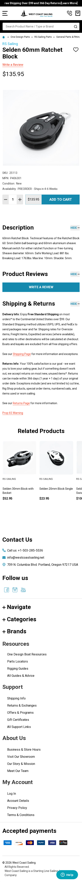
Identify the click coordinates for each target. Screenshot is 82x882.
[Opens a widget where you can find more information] (67, 875)
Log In (11, 793)
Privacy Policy (17, 808)
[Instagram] (15, 589)
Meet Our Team (17, 771)
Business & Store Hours (24, 749)
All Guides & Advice (20, 676)
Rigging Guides (17, 668)
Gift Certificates (18, 720)
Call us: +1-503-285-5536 (25, 550)
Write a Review (12, 65)
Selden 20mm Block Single (56, 488)
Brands (16, 631)
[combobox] (41, 26)
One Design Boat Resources (27, 654)
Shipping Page (22, 354)
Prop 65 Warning (12, 412)
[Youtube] (23, 589)
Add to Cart (60, 199)
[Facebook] (6, 589)
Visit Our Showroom (21, 757)
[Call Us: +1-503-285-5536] (69, 13)
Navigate (19, 606)
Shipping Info (16, 698)
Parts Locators (17, 661)
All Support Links (19, 727)
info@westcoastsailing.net (25, 557)
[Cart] (78, 13)
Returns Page (21, 403)
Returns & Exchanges (22, 705)
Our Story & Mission (21, 764)
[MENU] (5, 13)
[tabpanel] (19, 477)
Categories (21, 619)
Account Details (18, 801)
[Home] (4, 37)
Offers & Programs (20, 712)
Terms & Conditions (20, 815)
